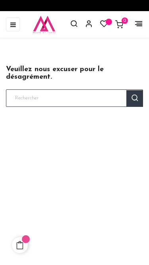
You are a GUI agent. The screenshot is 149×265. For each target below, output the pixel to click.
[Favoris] (104, 26)
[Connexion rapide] (85, 24)
